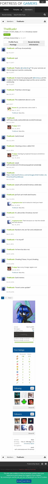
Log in (43, 2)
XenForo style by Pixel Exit (27, 469)
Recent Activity (33, 42)
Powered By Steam (33, 464)
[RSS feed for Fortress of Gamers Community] (45, 464)
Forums (16, 9)
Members (29, 9)
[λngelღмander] (24, 428)
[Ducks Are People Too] (24, 395)
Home (6, 9)
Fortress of (18, 3)
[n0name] (31, 402)
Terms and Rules (32, 468)
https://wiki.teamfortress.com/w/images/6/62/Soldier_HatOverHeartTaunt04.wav (27, 176)
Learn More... (27, 481)
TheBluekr (15, 113)
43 (33, 331)
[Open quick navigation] (45, 21)
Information (33, 45)
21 (32, 388)
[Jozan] (31, 428)
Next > (10, 298)
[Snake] (17, 402)
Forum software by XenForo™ (10, 469)
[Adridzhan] (17, 395)
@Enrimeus (37, 78)
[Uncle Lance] (31, 395)
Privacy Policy (43, 468)
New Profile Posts (19, 15)
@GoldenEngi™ (26, 68)
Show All (31, 408)
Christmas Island (29, 443)
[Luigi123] (24, 402)
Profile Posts (13, 42)
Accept (19, 481)
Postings (13, 45)
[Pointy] (31, 421)
